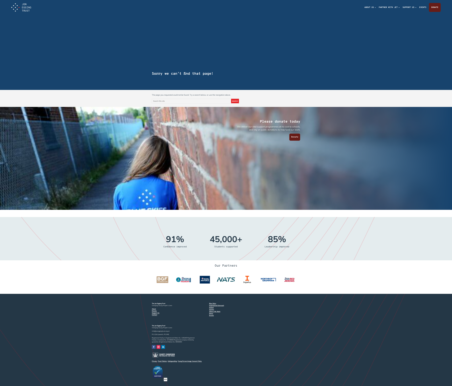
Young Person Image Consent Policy (190, 361)
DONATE (434, 7)
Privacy (154, 361)
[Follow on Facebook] (154, 347)
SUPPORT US (408, 7)
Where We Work (214, 311)
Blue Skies (212, 303)
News (211, 313)
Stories (211, 309)
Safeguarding (172, 361)
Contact (154, 315)
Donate (294, 137)
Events (211, 315)
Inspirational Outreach (216, 305)
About (154, 309)
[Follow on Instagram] (158, 347)
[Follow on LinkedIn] (163, 347)
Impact (211, 307)
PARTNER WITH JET (388, 7)
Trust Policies (162, 361)
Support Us (155, 313)
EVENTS (422, 7)
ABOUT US (369, 7)
